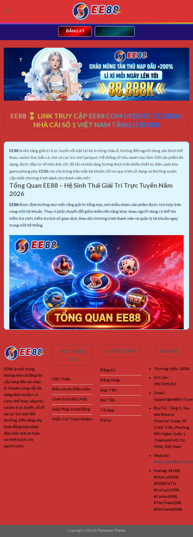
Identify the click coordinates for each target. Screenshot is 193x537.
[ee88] (96, 11)
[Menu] (7, 11)
